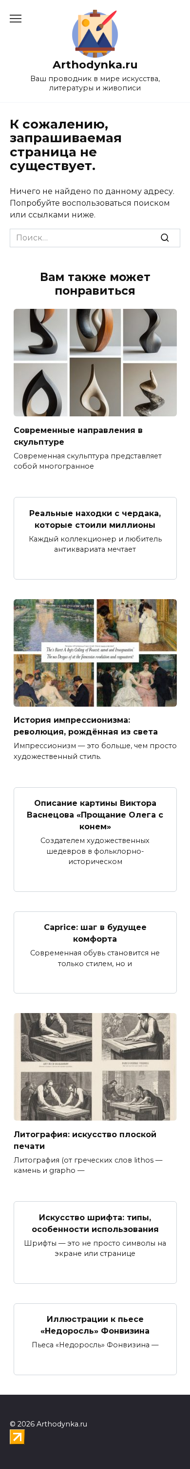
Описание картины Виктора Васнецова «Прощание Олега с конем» (95, 815)
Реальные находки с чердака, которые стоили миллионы (95, 518)
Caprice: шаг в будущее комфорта (95, 933)
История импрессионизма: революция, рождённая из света (86, 725)
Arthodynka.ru (95, 64)
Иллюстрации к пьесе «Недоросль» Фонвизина (95, 1325)
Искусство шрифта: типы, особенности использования (95, 1222)
